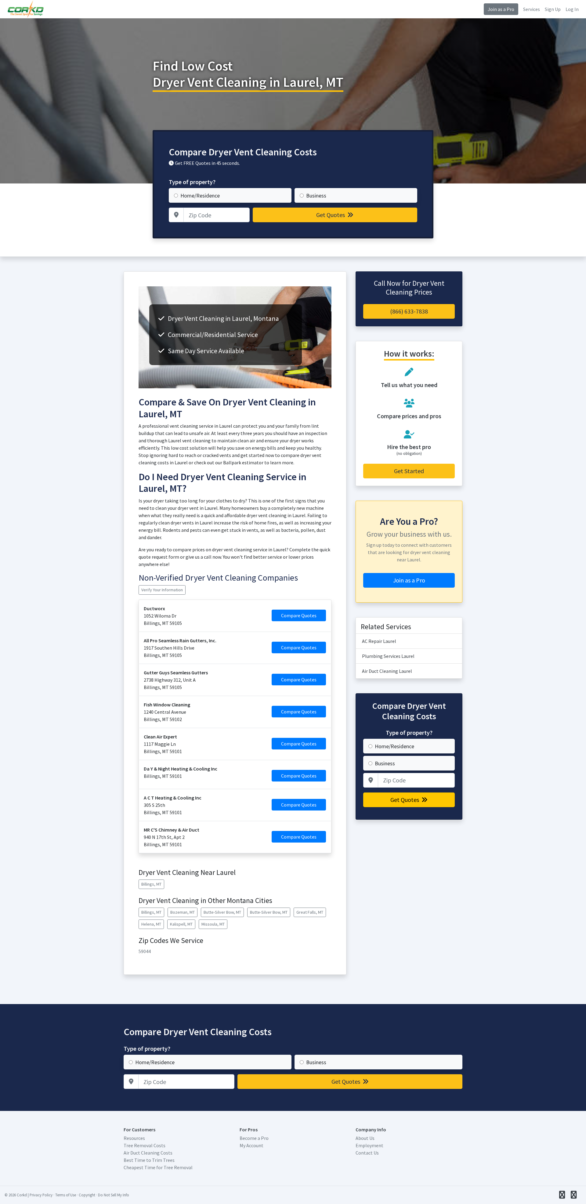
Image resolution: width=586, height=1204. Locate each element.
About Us (365, 1138)
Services (531, 9)
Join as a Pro (501, 9)
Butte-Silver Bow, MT (222, 912)
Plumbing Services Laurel (388, 656)
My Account (251, 1145)
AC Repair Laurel (379, 641)
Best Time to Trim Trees (149, 1160)
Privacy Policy (41, 1194)
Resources (134, 1138)
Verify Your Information (162, 590)
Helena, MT (151, 924)
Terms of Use (65, 1194)
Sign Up (553, 9)
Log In (572, 9)
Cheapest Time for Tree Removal (158, 1167)
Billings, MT (151, 884)
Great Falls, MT (309, 912)
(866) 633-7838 (409, 311)
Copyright (87, 1194)
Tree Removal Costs (144, 1145)
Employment (369, 1145)
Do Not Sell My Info (113, 1194)
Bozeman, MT (182, 912)
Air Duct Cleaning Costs (148, 1153)
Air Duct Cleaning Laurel (387, 671)
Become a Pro (254, 1138)
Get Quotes (331, 215)
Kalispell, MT (181, 924)
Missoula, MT (213, 924)
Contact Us (367, 1153)
